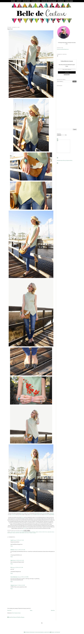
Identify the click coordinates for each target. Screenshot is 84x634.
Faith (11, 560)
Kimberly (12, 549)
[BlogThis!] (25, 530)
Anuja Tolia (52, 513)
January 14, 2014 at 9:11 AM (18, 540)
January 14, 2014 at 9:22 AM (20, 549)
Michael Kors (46, 514)
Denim (23, 531)
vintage (30, 532)
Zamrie (23, 513)
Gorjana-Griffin (31, 531)
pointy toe (44, 531)
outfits (40, 531)
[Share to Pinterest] (29, 530)
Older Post (53, 610)
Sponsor (61, 1)
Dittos (28, 513)
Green (37, 531)
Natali (12, 540)
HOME (13, 1)
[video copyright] (55, 632)
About (19, 1)
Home (31, 610)
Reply (12, 546)
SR (11, 567)
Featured (26, 1)
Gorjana (31, 514)
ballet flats (19, 531)
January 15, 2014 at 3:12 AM (19, 585)
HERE (35, 513)
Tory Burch (13, 514)
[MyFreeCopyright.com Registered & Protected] (37, 632)
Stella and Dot (16, 532)
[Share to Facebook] (28, 530)
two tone (27, 532)
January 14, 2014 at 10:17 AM (17, 567)
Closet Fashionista (14, 576)
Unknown (12, 585)
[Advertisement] (67, 117)
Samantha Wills (42, 513)
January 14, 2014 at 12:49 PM (23, 576)
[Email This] (24, 530)
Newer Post (9, 610)
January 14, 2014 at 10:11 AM (18, 560)
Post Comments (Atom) (16, 612)
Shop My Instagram (49, 1)
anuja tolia (13, 531)
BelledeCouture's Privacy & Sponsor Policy (64, 160)
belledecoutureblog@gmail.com (62, 49)
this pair (24, 528)
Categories (36, 1)
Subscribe (69, 1)
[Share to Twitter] (27, 530)
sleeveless (9, 532)
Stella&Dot (38, 514)
